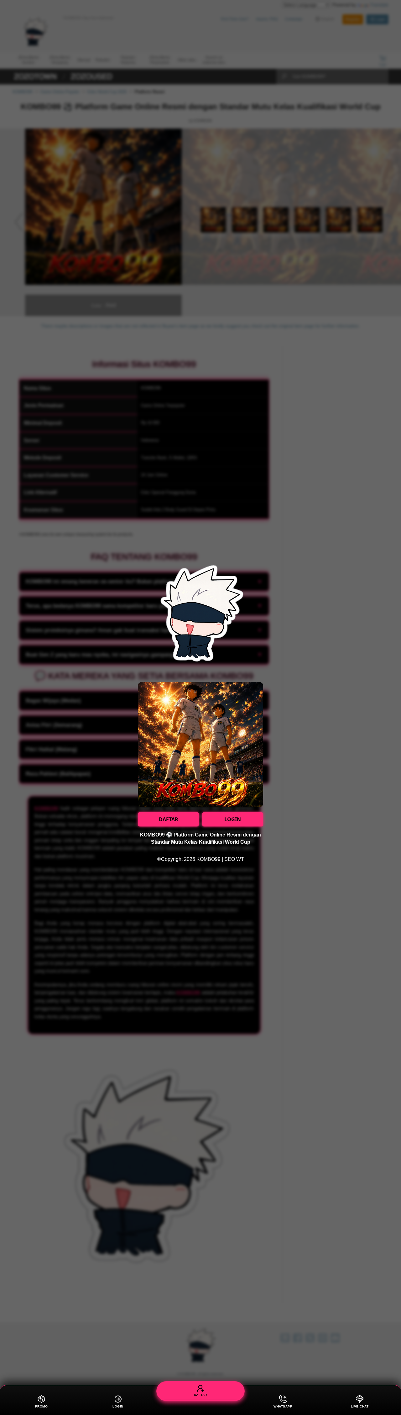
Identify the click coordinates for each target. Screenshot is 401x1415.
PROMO (41, 1406)
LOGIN (232, 819)
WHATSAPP (282, 1406)
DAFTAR (168, 819)
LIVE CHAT (360, 1406)
